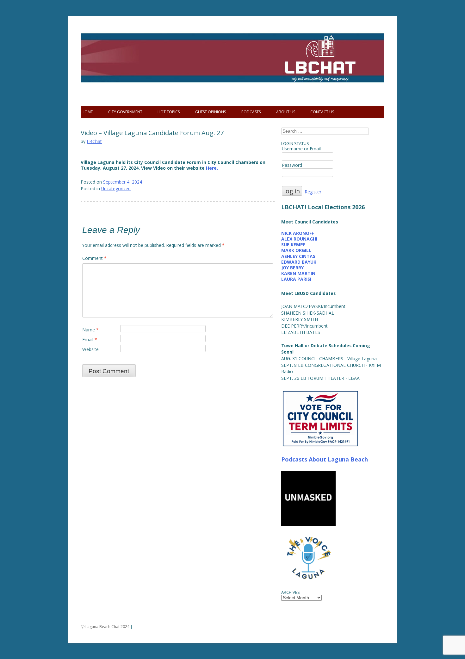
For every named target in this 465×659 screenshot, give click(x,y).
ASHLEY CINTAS (298, 256)
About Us (285, 112)
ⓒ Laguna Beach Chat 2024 (105, 626)
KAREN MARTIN (298, 273)
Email (89, 339)
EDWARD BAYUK (298, 262)
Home (87, 112)
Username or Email (301, 149)
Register (313, 192)
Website (90, 349)
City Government (125, 112)
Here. (212, 168)
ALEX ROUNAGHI (299, 239)
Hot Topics (169, 112)
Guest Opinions (210, 112)
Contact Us (322, 112)
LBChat (94, 141)
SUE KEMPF (293, 245)
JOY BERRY (292, 268)
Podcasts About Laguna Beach (324, 459)
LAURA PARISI (296, 279)
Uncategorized (116, 188)
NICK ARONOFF (297, 233)
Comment (94, 258)
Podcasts (251, 112)
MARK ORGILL (296, 250)
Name (90, 330)
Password (292, 165)
